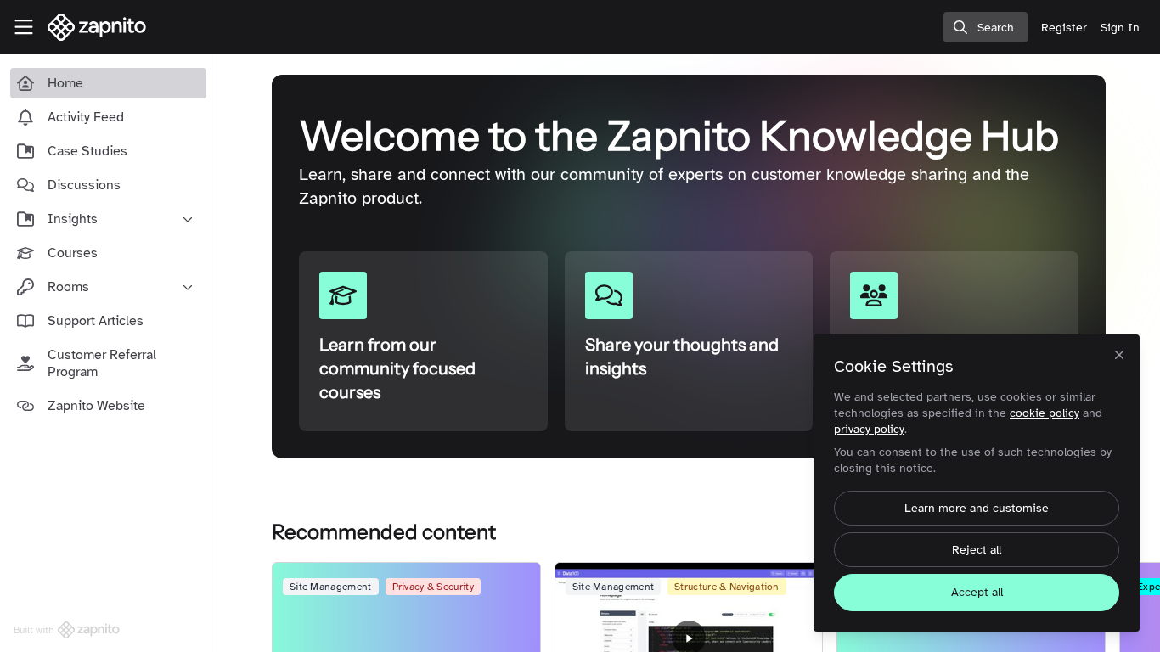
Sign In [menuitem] (1120, 27)
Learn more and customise (976, 508)
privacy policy (869, 429)
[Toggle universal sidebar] (24, 27)
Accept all (977, 592)
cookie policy (1044, 413)
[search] (985, 27)
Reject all (976, 549)
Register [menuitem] (1064, 27)
